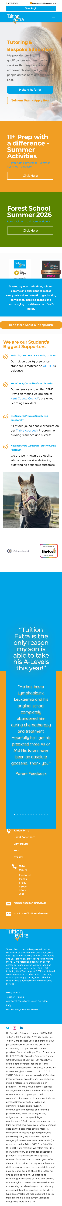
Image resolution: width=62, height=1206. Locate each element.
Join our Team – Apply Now (30, 100)
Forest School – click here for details (28, 221)
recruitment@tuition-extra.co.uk (31, 913)
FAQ (8, 1005)
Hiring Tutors (13, 992)
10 (39, 814)
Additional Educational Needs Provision (27, 1001)
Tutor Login (31, 8)
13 (47, 814)
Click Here (30, 176)
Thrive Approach (27, 430)
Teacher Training (15, 996)
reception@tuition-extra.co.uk (30, 902)
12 (44, 814)
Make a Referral (30, 89)
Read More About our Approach (31, 325)
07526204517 (13, 3)
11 (41, 814)
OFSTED (48, 366)
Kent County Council (24, 398)
